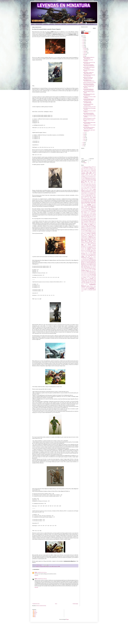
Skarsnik (86, 271)
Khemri (92, 228)
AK (89, 171)
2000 (87, 166)
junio (84, 132)
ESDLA (82, 207)
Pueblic (36, 572)
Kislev (90, 229)
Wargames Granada (84, 284)
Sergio (90, 269)
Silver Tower (82, 271)
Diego (92, 196)
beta (81, 180)
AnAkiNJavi (83, 173)
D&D (89, 194)
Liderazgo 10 (86, 234)
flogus (84, 210)
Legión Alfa (91, 232)
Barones (86, 177)
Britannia (86, 182)
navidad (85, 251)
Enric (89, 203)
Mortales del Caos (84, 250)
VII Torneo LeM (93, 282)
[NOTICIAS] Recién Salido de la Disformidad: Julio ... (88, 58)
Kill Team (83, 229)
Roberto (36, 578)
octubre (84, 51)
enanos (50, 566)
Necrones (94, 251)
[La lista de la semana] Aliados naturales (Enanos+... (88, 105)
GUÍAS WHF (51, 24)
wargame (94, 283)
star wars (84, 272)
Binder (83, 180)
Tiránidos (88, 276)
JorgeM (82, 226)
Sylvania (85, 275)
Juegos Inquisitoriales (91, 227)
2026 (83, 37)
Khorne (95, 228)
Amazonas (94, 172)
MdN (53, 566)
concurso (90, 189)
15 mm (84, 166)
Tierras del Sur (83, 276)
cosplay (95, 191)
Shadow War (91, 270)
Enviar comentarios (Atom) (41, 605)
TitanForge (91, 276)
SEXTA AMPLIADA (90, 24)
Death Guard (88, 195)
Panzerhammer (83, 257)
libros (82, 234)
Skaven (88, 271)
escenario (82, 206)
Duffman (94, 197)
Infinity (82, 224)
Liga (89, 234)
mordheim (89, 249)
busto (92, 182)
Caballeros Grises (90, 183)
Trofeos (82, 279)
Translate (84, 162)
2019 (83, 142)
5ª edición (82, 167)
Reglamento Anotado (92, 263)
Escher (95, 206)
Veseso (91, 280)
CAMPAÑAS (45, 24)
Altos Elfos (89, 172)
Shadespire (87, 270)
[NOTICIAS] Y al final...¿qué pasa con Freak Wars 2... (88, 68)
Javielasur (92, 225)
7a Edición (90, 167)
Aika (88, 171)
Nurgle (92, 254)
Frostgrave (85, 211)
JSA (85, 226)
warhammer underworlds (85, 287)
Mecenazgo (94, 244)
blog (95, 180)
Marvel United (90, 243)
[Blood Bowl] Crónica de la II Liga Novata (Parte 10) (89, 63)
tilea (86, 276)
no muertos (90, 252)
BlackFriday (86, 180)
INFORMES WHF (39, 24)
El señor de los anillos (92, 199)
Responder (36, 575)
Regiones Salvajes (87, 263)
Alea (90, 171)
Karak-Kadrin (86, 228)
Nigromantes (83, 252)
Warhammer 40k (85, 285)
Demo (95, 195)
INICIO (33, 24)
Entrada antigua (75, 603)
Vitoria (82, 283)
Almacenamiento (83, 172)
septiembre (85, 52)
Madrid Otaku (94, 236)
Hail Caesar (94, 216)
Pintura (91, 259)
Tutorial (88, 279)
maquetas (94, 240)
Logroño (86, 235)
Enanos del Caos (84, 203)
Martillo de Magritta (90, 242)
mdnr (85, 244)
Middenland (94, 245)
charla (82, 188)
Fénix (94, 208)
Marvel (95, 242)
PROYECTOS (57, 24)
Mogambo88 (94, 248)
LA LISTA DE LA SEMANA (72, 24)
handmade (85, 217)
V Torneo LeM (84, 280)
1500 (85, 166)
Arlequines (88, 175)
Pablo (89, 256)
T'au (87, 275)
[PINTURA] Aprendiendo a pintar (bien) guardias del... (89, 95)
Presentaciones (86, 260)
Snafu (93, 271)
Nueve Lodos (88, 254)
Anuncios (86, 174)
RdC (83, 262)
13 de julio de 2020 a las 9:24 (42, 578)
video (84, 282)
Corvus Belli (91, 191)
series (92, 269)
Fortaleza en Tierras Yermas (89, 210)
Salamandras (82, 269)
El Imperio (47, 566)
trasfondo (91, 278)
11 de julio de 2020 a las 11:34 (41, 572)
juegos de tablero (86, 227)
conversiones (93, 190)
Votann (85, 283)
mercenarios (83, 245)
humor (90, 220)
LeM (85, 233)
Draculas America (86, 197)
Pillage (95, 257)
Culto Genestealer (86, 194)
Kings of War (87, 229)
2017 (83, 145)
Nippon (86, 252)
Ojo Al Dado (87, 255)
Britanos (89, 182)
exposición (82, 208)
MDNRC (89, 244)
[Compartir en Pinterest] (48, 565)
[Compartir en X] (46, 565)
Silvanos (95, 270)
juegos (88, 226)
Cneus (82, 189)
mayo (84, 134)
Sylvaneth (82, 275)
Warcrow (89, 283)
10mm (82, 166)
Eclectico (89, 198)
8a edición (93, 167)
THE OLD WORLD (81, 24)
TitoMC (94, 276)
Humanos (87, 220)
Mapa (92, 240)
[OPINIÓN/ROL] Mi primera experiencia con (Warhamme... (88, 90)
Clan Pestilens (94, 188)
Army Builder (83, 176)
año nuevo (91, 174)
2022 (83, 43)
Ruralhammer (83, 268)
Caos (95, 184)
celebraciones (93, 187)
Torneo (84, 277)
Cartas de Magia (83, 187)
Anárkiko (90, 173)
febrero (84, 139)
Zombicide (94, 289)
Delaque (92, 195)
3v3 (95, 166)
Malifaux (90, 237)
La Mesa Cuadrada (88, 230)
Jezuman (35, 612)
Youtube (90, 289)
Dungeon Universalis (84, 198)
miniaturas (90, 247)
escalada (89, 204)
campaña (86, 184)
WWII (85, 289)
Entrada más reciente (36, 603)
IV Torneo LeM (87, 225)
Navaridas (82, 251)
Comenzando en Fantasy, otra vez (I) (89, 106)
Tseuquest (85, 279)
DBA (85, 195)
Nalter (92, 250)
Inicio (56, 603)
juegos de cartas (91, 226)
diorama (95, 196)
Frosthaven (89, 211)
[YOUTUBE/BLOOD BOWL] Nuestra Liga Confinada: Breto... (89, 65)
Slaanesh (91, 271)
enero (84, 140)
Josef (84, 226)
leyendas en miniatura (91, 233)
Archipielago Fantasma (84, 175)
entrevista (92, 203)
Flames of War (91, 209)
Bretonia (83, 182)
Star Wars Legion (93, 272)
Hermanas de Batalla (92, 218)
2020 (83, 46)
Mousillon (88, 250)
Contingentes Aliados (42, 566)
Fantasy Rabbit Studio (89, 208)
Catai (90, 187)
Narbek (95, 250)
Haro (91, 217)
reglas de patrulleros (84, 265)
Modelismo (89, 248)
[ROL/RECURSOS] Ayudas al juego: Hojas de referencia (89, 123)
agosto (84, 54)
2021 (83, 45)
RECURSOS (64, 24)
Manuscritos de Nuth (86, 240)
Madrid (90, 236)
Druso (91, 197)
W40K (87, 283)
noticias (94, 252)
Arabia (95, 174)
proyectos (94, 260)
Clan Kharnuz (85, 188)
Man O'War (94, 237)
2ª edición (92, 166)
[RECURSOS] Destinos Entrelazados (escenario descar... (89, 80)
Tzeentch (91, 279)
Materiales (94, 243)
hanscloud (88, 217)
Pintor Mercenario (86, 259)
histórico (85, 219)
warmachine (82, 288)
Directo (82, 197)
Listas (92, 234)
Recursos (88, 262)
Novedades (83, 254)
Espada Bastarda (87, 207)
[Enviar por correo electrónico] (44, 565)
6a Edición (37, 566)
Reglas (82, 264)
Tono (82, 277)
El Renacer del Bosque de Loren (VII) (89, 82)
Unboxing (94, 279)
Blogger (67, 619)
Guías (91, 216)
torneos (86, 278)
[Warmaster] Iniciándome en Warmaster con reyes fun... (88, 78)
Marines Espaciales (88, 241)
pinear (82, 259)
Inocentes (94, 224)
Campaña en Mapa (91, 184)
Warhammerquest (93, 287)
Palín (91, 256)
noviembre (85, 49)
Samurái (86, 269)
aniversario (83, 174)
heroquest (82, 219)
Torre (88, 278)
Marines (82, 241)
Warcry (92, 283)
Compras (87, 189)
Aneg (93, 173)
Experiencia (93, 207)
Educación (92, 198)
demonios (82, 196)
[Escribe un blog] (45, 565)
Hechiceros (87, 218)
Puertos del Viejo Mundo (87, 261)
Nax (87, 251)
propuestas (90, 260)
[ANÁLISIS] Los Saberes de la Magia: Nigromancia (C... (88, 73)
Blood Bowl (84, 181)
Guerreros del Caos (85, 216)
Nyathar (94, 254)
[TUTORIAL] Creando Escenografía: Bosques (87, 102)
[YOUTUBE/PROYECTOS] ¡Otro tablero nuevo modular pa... (89, 128)
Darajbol (91, 194)
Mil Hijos (84, 247)
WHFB (59, 566)
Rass (82, 262)
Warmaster (86, 288)
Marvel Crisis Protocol (84, 243)
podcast (95, 259)
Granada (82, 215)
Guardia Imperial (86, 215)
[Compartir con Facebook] (47, 565)
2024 (83, 40)
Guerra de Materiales (93, 215)
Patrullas (88, 257)
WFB (89, 288)
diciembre (85, 48)
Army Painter (87, 176)
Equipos (85, 204)
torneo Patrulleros (89, 277)
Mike (82, 247)
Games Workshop (84, 212)
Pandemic (94, 256)
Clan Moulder (90, 188)
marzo (84, 137)
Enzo (95, 203)
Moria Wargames (93, 249)
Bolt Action (90, 181)
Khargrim (89, 228)
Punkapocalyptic (93, 261)
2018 (83, 144)
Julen (95, 227)
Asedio (92, 176)
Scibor (88, 269)
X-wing (87, 289)
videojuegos (88, 282)
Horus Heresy (83, 220)
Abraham (91, 168)
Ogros (85, 255)
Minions (86, 248)
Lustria (88, 236)
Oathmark (82, 255)
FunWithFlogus (93, 211)
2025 (83, 39)
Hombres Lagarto (93, 219)
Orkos (86, 256)
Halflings (82, 217)
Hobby (89, 219)
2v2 (94, 166)
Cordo (82, 191)
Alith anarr (94, 171)
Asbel (90, 176)
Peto (93, 257)
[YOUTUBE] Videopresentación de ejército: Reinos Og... (89, 75)
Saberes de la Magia (88, 268)
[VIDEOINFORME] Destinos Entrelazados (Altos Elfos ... (88, 100)
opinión (91, 255)
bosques (95, 181)
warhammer (55, 566)
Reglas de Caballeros (87, 264)
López (89, 235)
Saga (92, 268)
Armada (91, 175)
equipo (82, 204)
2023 (83, 42)
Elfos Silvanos (87, 202)
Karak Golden (83, 228)
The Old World (93, 275)
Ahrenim (85, 171)
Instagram (82, 225)
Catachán (87, 187)
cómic (85, 189)
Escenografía (90, 206)
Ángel (95, 173)
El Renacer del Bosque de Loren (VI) (89, 118)
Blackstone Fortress (91, 180)
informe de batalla (88, 224)
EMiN (92, 202)
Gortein (94, 213)
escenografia (86, 206)
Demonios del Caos (88, 196)
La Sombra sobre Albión (87, 232)
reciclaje (86, 262)
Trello (95, 278)
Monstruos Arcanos (84, 249)
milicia (87, 247)
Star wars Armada (88, 272)
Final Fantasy (87, 209)
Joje (95, 225)
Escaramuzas (94, 204)
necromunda (90, 251)
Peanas (91, 257)
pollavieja (82, 260)
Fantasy (85, 208)
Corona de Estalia (87, 191)
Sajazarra (94, 268)
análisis (87, 173)
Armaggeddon (94, 175)
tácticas (89, 275)
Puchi (82, 261)
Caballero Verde (86, 183)
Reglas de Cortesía (93, 264)
